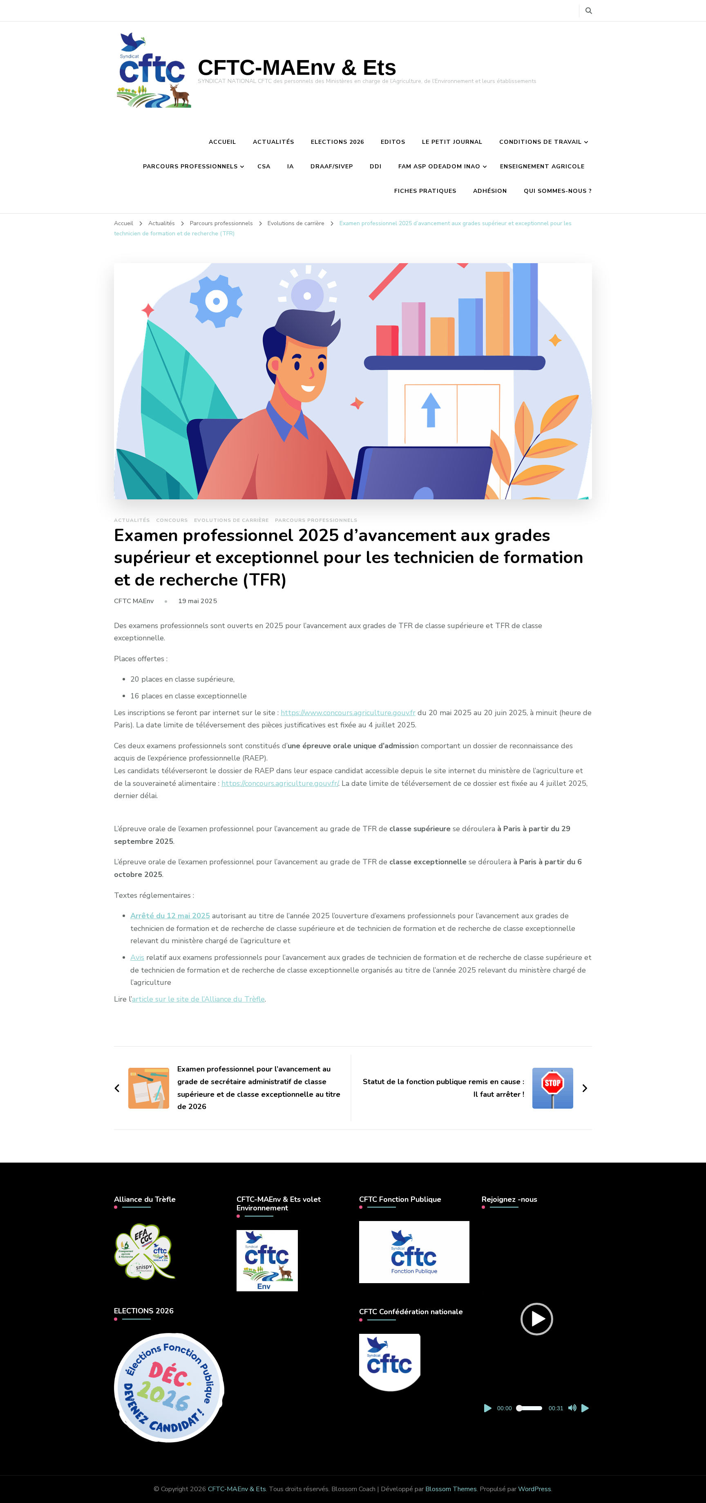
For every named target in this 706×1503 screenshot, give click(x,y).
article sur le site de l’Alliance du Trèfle (198, 999)
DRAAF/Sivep (332, 166)
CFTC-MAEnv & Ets (297, 67)
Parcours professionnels (190, 166)
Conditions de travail (540, 142)
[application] (537, 1319)
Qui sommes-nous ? (558, 191)
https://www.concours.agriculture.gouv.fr (348, 713)
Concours (172, 520)
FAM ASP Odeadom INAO (439, 166)
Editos (393, 142)
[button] (537, 1319)
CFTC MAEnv (134, 601)
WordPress (534, 1489)
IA (290, 166)
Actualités (273, 142)
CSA (263, 166)
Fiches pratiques (425, 191)
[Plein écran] (585, 1408)
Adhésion (490, 191)
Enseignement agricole (542, 166)
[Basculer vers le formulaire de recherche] (588, 10)
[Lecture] (488, 1408)
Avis (137, 957)
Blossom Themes (451, 1489)
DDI (376, 166)
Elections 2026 (337, 142)
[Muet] (572, 1408)
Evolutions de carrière (231, 520)
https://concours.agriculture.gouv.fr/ (279, 783)
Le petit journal (452, 142)
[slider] (530, 1408)
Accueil (222, 142)
